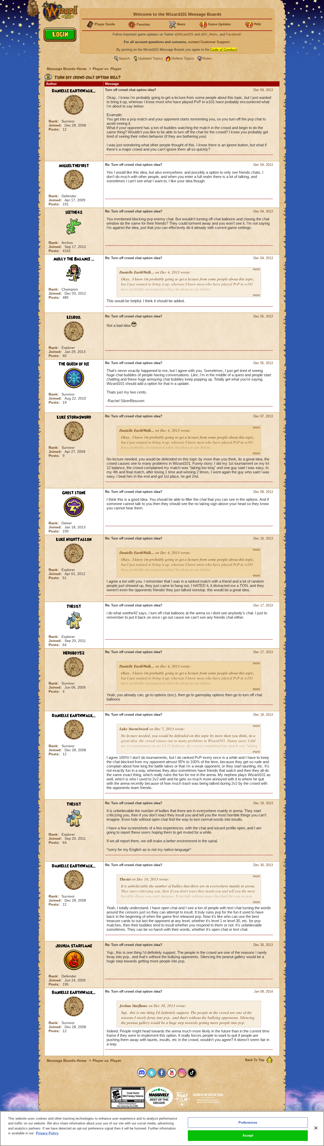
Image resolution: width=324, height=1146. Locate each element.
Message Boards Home (67, 69)
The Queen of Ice (73, 364)
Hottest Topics (182, 58)
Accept (247, 1135)
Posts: (55, 129)
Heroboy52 (74, 653)
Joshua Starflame (73, 946)
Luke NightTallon (74, 539)
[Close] (315, 1128)
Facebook (233, 34)
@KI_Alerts (209, 34)
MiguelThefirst (74, 166)
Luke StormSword (74, 417)
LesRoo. (74, 317)
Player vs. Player (107, 69)
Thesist (74, 606)
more (256, 269)
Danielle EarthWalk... (74, 91)
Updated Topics (150, 58)
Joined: (56, 125)
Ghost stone (74, 493)
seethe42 (74, 212)
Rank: (54, 121)
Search (124, 58)
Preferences (247, 1122)
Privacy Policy (47, 1133)
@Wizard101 (184, 34)
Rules (207, 58)
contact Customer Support (208, 42)
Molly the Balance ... (73, 259)
